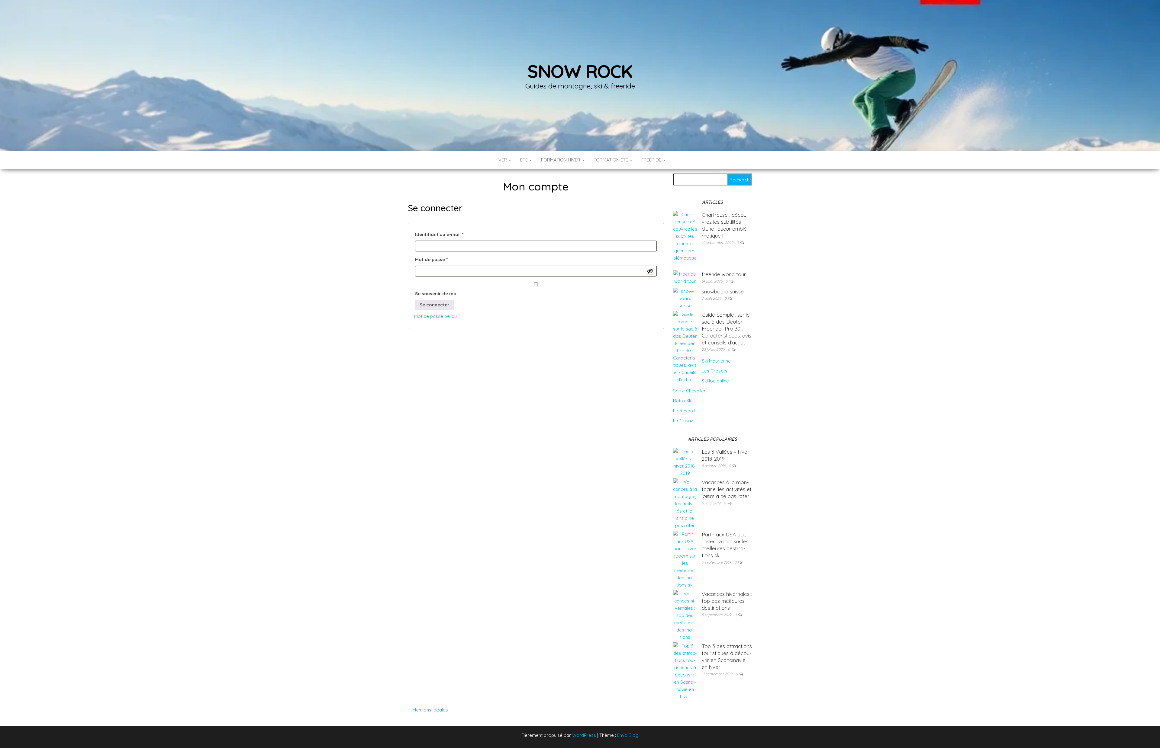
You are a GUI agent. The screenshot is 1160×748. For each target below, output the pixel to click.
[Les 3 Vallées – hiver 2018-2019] (685, 462)
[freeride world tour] (685, 277)
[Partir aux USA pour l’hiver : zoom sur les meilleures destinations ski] (685, 559)
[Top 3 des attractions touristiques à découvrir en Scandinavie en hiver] (685, 671)
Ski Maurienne (716, 361)
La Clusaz (683, 421)
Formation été (611, 160)
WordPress (584, 735)
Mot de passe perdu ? (437, 316)
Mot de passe (444, 259)
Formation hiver (561, 160)
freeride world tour (724, 274)
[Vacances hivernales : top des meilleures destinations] (685, 615)
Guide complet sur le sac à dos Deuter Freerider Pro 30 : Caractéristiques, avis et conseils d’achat (726, 329)
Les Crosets (714, 371)
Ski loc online (715, 381)
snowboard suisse (723, 291)
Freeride (651, 160)
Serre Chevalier (689, 391)
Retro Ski (682, 401)
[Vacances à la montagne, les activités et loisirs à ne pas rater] (685, 503)
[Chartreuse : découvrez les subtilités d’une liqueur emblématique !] (685, 239)
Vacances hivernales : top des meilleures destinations (727, 601)
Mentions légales (430, 710)
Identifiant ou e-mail (452, 234)
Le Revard (684, 411)
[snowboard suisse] (685, 298)
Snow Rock (580, 71)
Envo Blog (628, 735)
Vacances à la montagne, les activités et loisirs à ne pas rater (727, 489)
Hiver (501, 160)
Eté (524, 160)
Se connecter (435, 305)
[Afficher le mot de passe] (650, 271)
